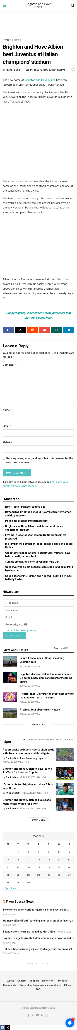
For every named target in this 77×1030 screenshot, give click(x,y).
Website (7, 442)
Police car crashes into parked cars (26, 520)
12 (59, 859)
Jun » (13, 888)
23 (28, 875)
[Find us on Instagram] (46, 1015)
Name (7, 410)
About (10, 980)
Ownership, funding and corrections (40, 985)
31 (38, 882)
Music (64, 648)
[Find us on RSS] (42, 1015)
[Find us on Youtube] (37, 1015)
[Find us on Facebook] (28, 1015)
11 (48, 859)
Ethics (67, 985)
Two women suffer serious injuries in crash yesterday (34, 909)
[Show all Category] (71, 648)
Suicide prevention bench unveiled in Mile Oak (32, 561)
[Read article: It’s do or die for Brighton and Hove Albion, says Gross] (65, 789)
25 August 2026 (30, 714)
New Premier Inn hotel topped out (25, 506)
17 (38, 867)
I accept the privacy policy (21, 630)
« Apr (6, 888)
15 (18, 867)
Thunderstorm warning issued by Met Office (29, 931)
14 (8, 867)
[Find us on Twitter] (32, 1015)
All (56, 648)
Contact (21, 980)
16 (28, 867)
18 (48, 867)
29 (18, 882)
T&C (38, 989)
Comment (10, 364)
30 (28, 882)
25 (48, 875)
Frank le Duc (13, 69)
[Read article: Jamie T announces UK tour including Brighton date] (10, 661)
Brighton (16, 40)
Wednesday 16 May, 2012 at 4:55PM (45, 69)
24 (38, 875)
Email (7, 426)
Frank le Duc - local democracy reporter (26, 758)
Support (34, 980)
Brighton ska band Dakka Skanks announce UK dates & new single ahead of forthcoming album (46, 678)
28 (8, 882)
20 (69, 867)
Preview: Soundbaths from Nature (40, 709)
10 (38, 859)
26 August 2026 (30, 702)
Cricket (68, 739)
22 (18, 875)
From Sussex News (20, 901)
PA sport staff (13, 793)
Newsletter (48, 980)
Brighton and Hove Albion (40, 80)
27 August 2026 (30, 666)
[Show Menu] (4, 5)
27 (69, 875)
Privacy (62, 980)
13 (69, 859)
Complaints (9, 985)
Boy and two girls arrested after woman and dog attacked (37, 938)
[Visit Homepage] (38, 5)
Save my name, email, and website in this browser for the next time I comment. (39, 460)
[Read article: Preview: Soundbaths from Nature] (10, 713)
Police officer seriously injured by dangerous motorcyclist (37, 949)
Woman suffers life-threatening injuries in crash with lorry (37, 920)
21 (8, 875)
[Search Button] (72, 5)
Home (6, 40)
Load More (38, 724)
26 (59, 875)
